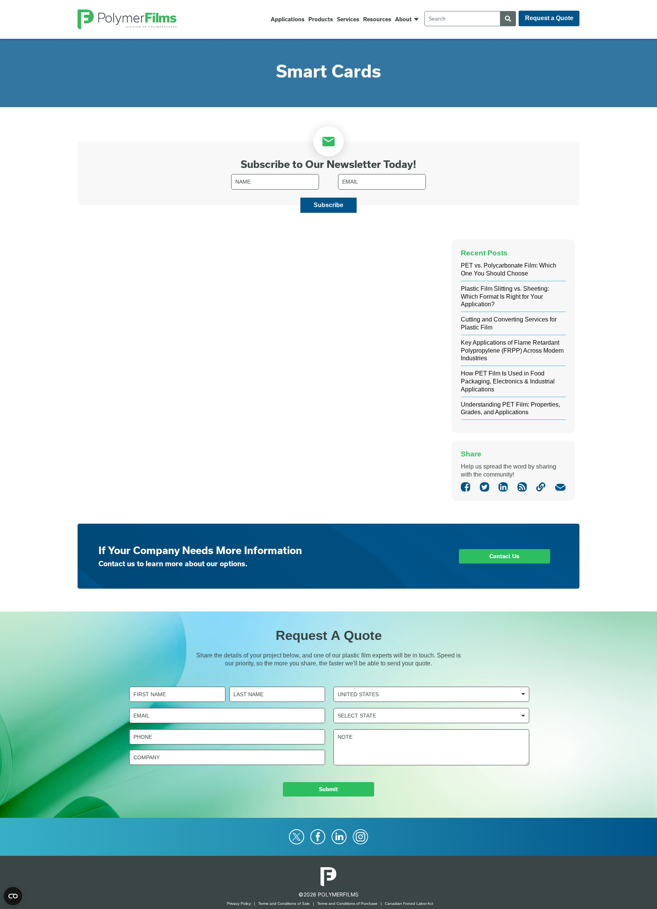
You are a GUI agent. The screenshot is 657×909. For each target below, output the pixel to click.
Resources (377, 19)
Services (348, 19)
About (403, 19)
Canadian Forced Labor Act (409, 903)
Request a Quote (549, 18)
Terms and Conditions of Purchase (347, 903)
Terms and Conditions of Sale (284, 903)
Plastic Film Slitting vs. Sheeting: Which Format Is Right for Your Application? (505, 296)
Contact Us (504, 556)
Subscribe (328, 205)
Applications (288, 19)
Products (320, 19)
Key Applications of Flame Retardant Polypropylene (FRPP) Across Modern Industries (512, 350)
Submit (328, 789)
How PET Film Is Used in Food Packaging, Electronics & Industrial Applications (508, 381)
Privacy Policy (239, 903)
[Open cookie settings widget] (13, 896)
